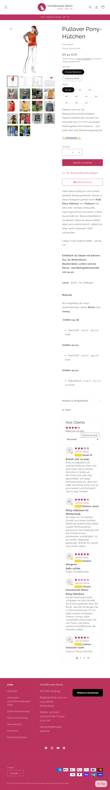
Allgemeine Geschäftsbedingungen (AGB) (19, 701)
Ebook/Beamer (73, 72)
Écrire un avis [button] (90, 435)
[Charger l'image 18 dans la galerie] (24, 130)
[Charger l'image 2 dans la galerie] (24, 81)
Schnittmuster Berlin (22, 783)
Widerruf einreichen (88, 692)
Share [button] (68, 410)
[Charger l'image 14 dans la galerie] (24, 118)
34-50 (68, 90)
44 (98, 97)
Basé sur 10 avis (75, 431)
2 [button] (80, 657)
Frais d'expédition (84, 59)
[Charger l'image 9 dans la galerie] (12, 106)
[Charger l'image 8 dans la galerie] (49, 93)
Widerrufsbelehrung (17, 718)
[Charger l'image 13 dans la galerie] (12, 118)
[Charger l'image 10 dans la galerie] (24, 106)
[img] (82, 448)
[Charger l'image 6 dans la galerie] (24, 93)
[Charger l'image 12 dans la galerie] (49, 106)
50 (88, 103)
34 (81, 90)
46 (68, 103)
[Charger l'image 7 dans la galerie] (37, 93)
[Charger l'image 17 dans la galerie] (12, 130)
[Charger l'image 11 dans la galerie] (37, 106)
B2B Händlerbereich (17, 737)
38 (68, 97)
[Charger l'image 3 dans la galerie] (37, 81)
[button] (6, 7)
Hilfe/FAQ (12, 691)
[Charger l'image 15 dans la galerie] (37, 118)
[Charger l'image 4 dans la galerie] (49, 81)
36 (91, 90)
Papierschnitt (72, 78)
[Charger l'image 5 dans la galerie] (12, 93)
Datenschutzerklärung (18, 711)
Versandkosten (14, 724)
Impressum (12, 731)
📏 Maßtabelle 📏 (71, 137)
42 (88, 97)
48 (78, 103)
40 (78, 97)
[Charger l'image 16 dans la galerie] (49, 118)
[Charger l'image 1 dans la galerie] (12, 81)
